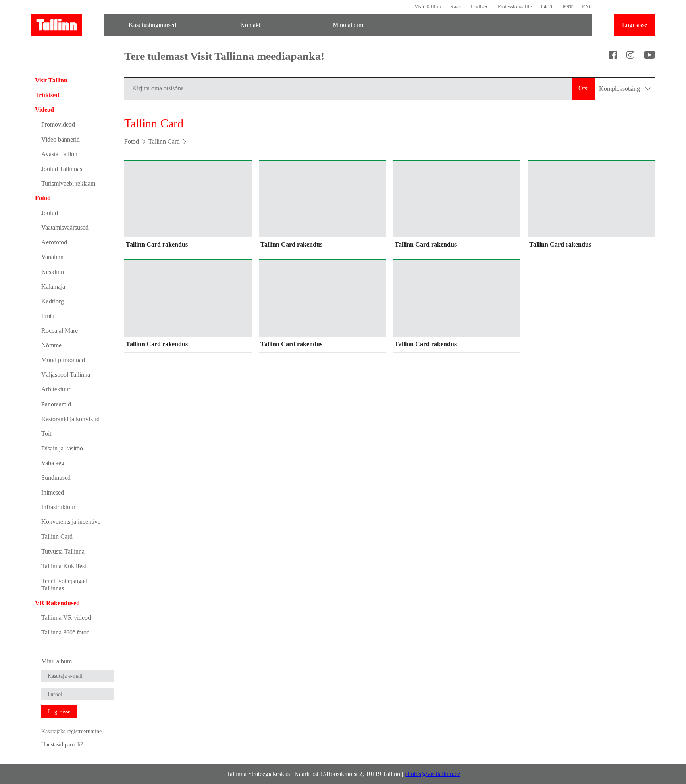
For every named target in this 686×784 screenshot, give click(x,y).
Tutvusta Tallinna (63, 551)
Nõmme (51, 345)
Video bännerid (60, 139)
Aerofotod (54, 242)
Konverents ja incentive (70, 521)
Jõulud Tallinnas (61, 168)
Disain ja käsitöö (62, 448)
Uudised (480, 7)
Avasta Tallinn (59, 154)
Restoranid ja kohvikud (70, 419)
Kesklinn (52, 271)
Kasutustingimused (152, 24)
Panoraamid (56, 404)
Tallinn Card (57, 536)
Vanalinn (52, 256)
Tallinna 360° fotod (65, 632)
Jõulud (49, 212)
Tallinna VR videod (66, 617)
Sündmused (56, 477)
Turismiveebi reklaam (68, 183)
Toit (46, 433)
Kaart (456, 7)
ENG (587, 7)
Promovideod (58, 124)
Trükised (47, 95)
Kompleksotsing (620, 88)
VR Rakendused (57, 603)
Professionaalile (515, 7)
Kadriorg (52, 301)
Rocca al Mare (59, 330)
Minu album (348, 24)
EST (568, 7)
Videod (44, 109)
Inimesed (52, 492)
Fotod (43, 198)
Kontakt (250, 24)
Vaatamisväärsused (65, 227)
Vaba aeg (52, 463)
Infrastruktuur (58, 507)
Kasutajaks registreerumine (71, 731)
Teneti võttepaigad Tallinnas (64, 584)
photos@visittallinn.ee (432, 774)
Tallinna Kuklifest (63, 566)
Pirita (47, 315)
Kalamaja (53, 286)
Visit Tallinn (427, 7)
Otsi (583, 88)
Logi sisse (634, 24)
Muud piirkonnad (63, 360)
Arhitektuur (55, 389)
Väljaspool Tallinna (65, 374)
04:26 (547, 7)
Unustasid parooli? (62, 744)
